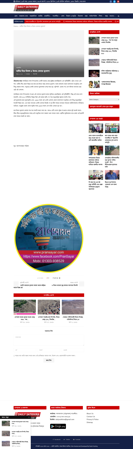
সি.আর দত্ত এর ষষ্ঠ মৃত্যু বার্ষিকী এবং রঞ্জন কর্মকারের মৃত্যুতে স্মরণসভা (96, 185)
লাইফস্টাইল (93, 16)
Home (16, 26)
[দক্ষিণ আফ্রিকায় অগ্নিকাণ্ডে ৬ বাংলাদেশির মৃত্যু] (94, 73)
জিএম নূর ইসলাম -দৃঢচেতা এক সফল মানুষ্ (111, 184)
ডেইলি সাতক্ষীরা (55, 446)
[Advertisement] (86, 8)
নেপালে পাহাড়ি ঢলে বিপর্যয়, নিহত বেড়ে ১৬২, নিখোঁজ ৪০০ (110, 51)
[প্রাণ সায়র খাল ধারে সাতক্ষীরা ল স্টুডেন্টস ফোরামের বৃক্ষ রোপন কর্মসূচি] (112, 128)
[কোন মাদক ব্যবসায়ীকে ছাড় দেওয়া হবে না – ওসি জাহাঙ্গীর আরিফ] (96, 128)
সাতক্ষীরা (55, 16)
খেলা (62, 16)
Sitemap (90, 422)
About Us (90, 414)
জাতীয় (40, 16)
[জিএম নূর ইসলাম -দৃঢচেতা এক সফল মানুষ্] (112, 175)
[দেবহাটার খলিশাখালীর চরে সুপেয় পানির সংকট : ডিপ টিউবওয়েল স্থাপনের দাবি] (112, 150)
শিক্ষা (100, 16)
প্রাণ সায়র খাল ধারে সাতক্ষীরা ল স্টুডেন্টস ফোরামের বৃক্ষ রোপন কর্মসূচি (111, 139)
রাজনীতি (47, 16)
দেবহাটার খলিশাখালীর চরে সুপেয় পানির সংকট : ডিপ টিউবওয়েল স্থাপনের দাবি (112, 162)
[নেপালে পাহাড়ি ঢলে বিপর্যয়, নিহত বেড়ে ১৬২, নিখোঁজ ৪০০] (49, 307)
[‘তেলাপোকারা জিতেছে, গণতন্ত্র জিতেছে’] (94, 84)
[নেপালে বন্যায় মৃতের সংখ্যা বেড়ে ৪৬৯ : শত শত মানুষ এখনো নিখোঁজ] (25, 307)
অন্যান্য (112, 16)
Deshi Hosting (93, 446)
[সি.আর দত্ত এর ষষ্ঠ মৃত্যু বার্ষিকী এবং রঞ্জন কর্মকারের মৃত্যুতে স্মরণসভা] (96, 175)
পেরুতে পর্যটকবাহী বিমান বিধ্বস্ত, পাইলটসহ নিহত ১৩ (109, 61)
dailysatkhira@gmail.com (64, 419)
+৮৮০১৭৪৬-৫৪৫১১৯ (63, 417)
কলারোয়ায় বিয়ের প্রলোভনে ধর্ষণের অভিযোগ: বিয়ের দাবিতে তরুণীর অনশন (75, 21)
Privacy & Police (92, 419)
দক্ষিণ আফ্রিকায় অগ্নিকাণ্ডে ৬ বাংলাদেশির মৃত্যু (110, 72)
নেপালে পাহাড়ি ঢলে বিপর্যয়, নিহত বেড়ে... (20, 432)
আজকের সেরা (23, 16)
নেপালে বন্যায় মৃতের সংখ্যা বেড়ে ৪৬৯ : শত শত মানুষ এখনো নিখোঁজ (109, 40)
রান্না (86, 16)
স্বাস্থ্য (106, 16)
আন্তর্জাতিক (33, 16)
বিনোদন (80, 16)
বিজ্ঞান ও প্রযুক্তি (71, 16)
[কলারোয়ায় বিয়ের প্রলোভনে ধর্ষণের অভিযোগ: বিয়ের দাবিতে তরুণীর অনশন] (96, 150)
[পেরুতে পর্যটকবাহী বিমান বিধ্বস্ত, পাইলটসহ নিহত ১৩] (73, 307)
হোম (15, 16)
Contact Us (91, 417)
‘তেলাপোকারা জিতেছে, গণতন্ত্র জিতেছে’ (108, 83)
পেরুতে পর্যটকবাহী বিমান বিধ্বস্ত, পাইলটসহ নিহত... (20, 442)
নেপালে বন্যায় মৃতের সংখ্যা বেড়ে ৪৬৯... (20, 422)
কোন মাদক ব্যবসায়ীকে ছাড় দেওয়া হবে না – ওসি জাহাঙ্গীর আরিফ (96, 138)
